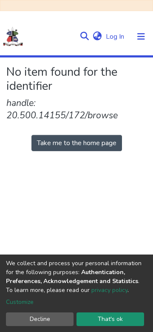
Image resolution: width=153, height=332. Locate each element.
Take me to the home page (76, 143)
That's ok (110, 319)
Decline (40, 319)
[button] (97, 36)
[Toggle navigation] (141, 36)
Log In (116, 36)
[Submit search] (84, 36)
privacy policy (109, 290)
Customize (20, 302)
